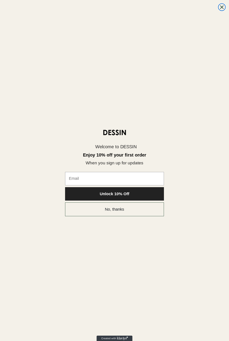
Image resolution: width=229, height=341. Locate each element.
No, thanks (114, 209)
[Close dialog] (221, 7)
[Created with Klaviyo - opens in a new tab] (114, 338)
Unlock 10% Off (114, 194)
